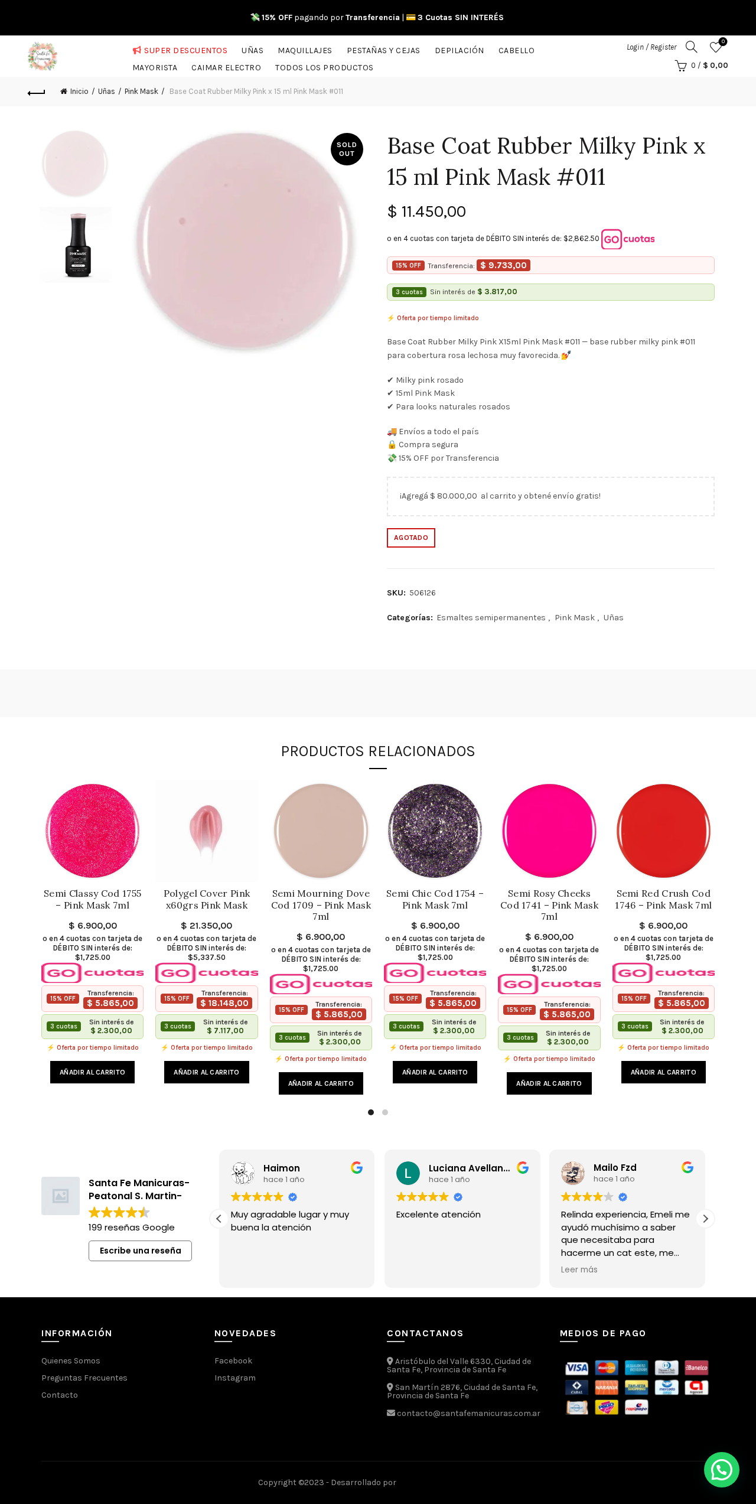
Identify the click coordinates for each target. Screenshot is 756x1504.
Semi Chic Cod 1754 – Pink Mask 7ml (435, 899)
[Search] (691, 47)
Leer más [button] (579, 1270)
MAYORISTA (155, 65)
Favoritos (723, 41)
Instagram (235, 1378)
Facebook (233, 1361)
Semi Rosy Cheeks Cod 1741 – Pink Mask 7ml (549, 905)
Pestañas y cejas (384, 48)
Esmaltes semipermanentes (491, 618)
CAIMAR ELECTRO (226, 65)
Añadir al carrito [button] (92, 1072)
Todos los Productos (324, 65)
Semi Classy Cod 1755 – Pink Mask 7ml (92, 899)
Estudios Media (448, 1482)
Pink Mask (141, 91)
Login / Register (651, 47)
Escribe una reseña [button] (140, 1250)
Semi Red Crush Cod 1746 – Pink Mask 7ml (663, 899)
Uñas (252, 48)
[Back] (36, 91)
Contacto (59, 1395)
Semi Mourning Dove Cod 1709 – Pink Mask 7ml (321, 905)
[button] (705, 1219)
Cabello (516, 48)
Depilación (459, 48)
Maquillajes (305, 48)
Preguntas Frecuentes (84, 1378)
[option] (76, 168)
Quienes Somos (70, 1361)
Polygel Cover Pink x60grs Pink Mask (207, 899)
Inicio (79, 91)
